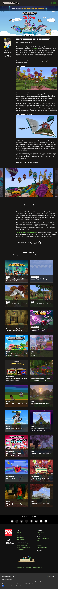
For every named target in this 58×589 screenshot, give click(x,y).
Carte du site (39, 544)
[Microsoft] (51, 576)
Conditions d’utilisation (40, 581)
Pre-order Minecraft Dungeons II (33, 8)
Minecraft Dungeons (21, 535)
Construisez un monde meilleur (23, 547)
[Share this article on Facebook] (40, 242)
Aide (38, 540)
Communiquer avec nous (42, 547)
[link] (12, 521)
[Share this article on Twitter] (31, 242)
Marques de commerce (7, 583)
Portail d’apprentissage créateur (23, 544)
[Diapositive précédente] (25, 205)
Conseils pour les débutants (43, 538)
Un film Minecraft (20, 549)
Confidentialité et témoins (7, 579)
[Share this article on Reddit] (35, 242)
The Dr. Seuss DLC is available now (26, 232)
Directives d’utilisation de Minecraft (24, 567)
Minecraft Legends (20, 537)
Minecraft (19, 532)
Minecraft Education (21, 539)
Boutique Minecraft (41, 534)
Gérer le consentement (37, 567)
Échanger (39, 553)
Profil (38, 552)
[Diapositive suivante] (32, 205)
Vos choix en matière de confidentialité (12, 585)
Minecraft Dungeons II (21, 534)
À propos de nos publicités (18, 583)
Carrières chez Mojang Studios (23, 545)
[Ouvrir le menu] (54, 3)
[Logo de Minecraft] (10, 3)
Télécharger (39, 545)
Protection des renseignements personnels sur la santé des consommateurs (18, 581)
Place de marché (40, 532)
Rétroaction (39, 542)
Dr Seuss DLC (34, 48)
